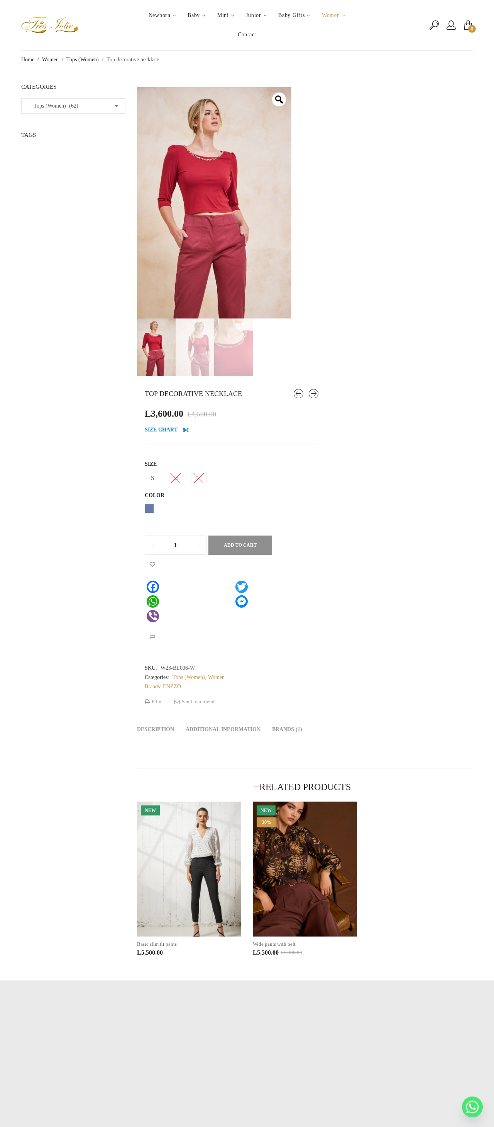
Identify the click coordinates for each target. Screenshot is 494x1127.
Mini (223, 15)
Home (27, 59)
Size (151, 464)
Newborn (160, 15)
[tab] (155, 729)
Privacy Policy (247, 1069)
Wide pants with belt (274, 944)
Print (156, 701)
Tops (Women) (82, 59)
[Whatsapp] (472, 1107)
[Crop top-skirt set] (313, 393)
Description (155, 729)
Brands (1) (287, 729)
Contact (247, 34)
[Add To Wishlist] (152, 564)
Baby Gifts (291, 15)
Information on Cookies (247, 1080)
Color (154, 495)
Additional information (223, 729)
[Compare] (152, 636)
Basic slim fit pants (157, 944)
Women (331, 15)
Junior (253, 15)
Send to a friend (198, 701)
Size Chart (162, 430)
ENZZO (172, 686)
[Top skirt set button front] (298, 393)
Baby (194, 15)
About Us (247, 1057)
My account (247, 1046)
